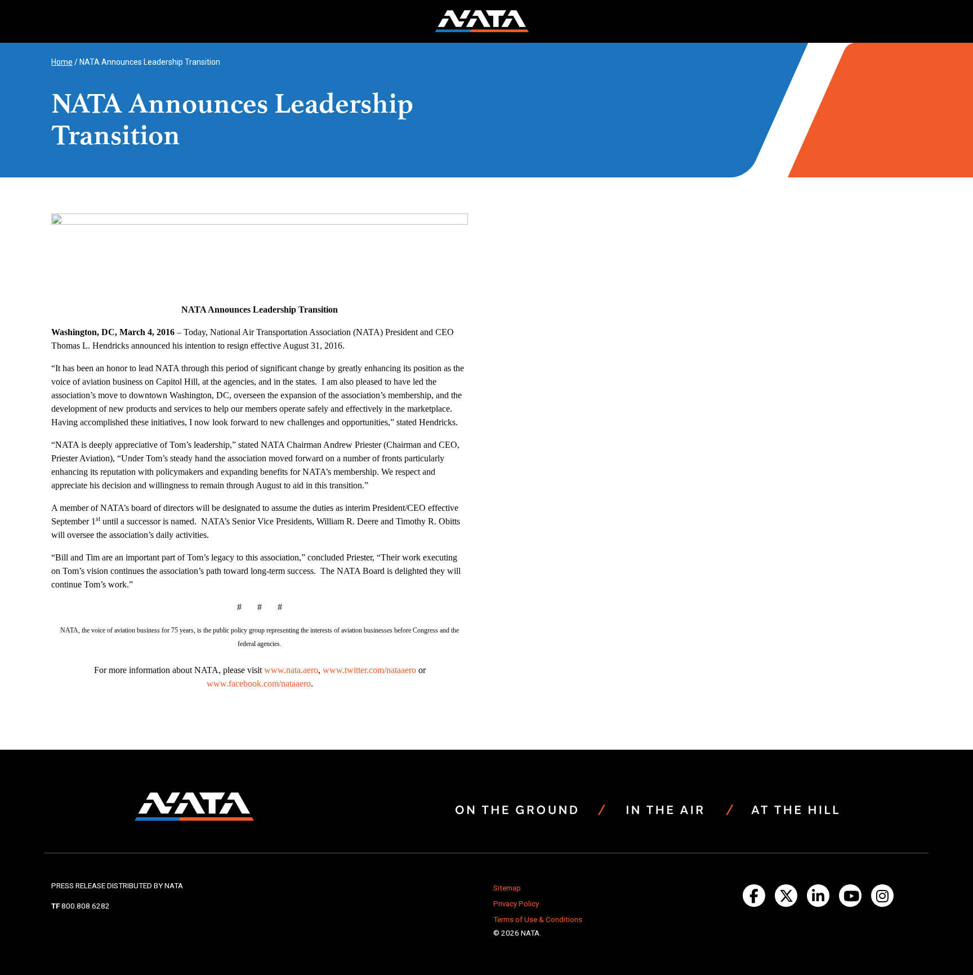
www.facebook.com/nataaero (259, 683)
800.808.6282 (85, 906)
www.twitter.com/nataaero (369, 670)
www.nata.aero (291, 670)
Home (62, 61)
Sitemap (507, 888)
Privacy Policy (516, 904)
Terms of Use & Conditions (537, 919)
